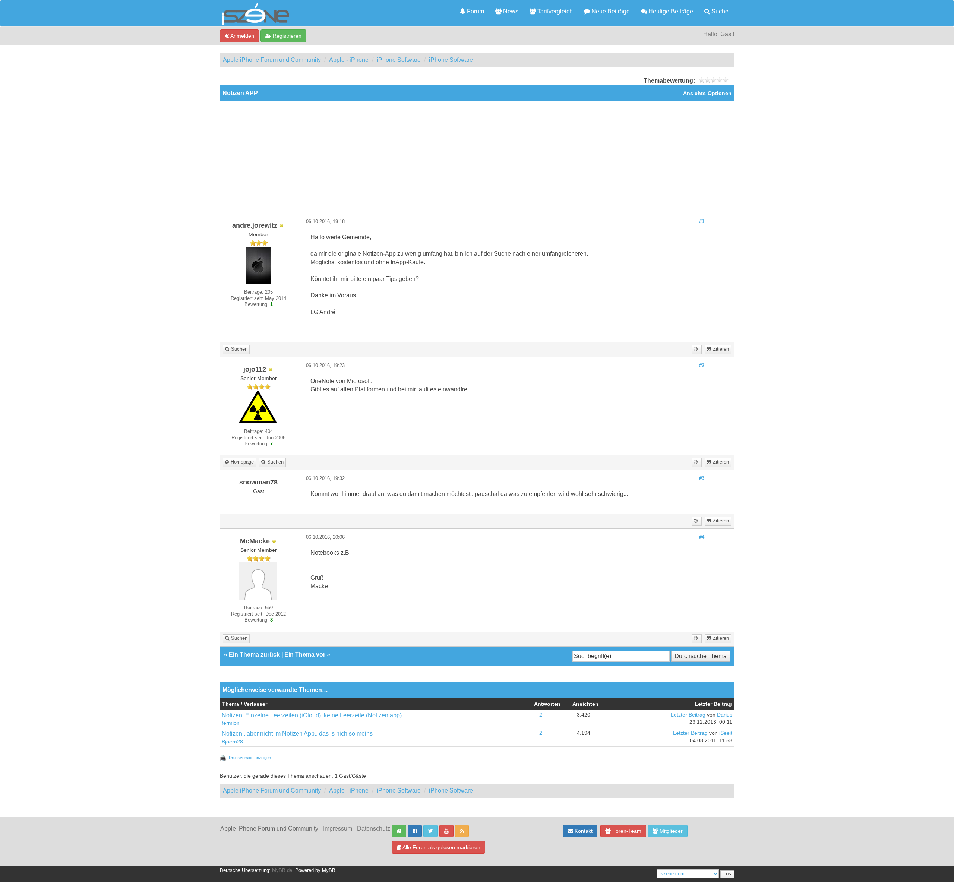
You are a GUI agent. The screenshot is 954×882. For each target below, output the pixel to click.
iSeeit (725, 733)
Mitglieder (670, 831)
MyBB (328, 870)
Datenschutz (373, 828)
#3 (701, 478)
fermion (231, 723)
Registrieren (286, 36)
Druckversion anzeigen (250, 757)
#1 (701, 221)
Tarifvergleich (554, 11)
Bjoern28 (232, 742)
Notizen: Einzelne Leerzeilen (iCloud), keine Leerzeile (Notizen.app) (312, 715)
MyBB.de (282, 870)
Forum (474, 11)
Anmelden (241, 36)
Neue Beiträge (610, 11)
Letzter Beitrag (688, 715)
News (510, 11)
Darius (724, 715)
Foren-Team (626, 831)
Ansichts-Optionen (707, 93)
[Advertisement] (477, 157)
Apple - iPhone (349, 60)
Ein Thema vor (304, 654)
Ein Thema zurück (254, 654)
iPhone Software (399, 60)
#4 (701, 537)
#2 (701, 365)
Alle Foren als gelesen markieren (440, 847)
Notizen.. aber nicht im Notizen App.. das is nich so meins (297, 733)
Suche (719, 11)
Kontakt (583, 831)
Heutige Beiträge (670, 11)
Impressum (337, 828)
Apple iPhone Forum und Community (272, 60)
